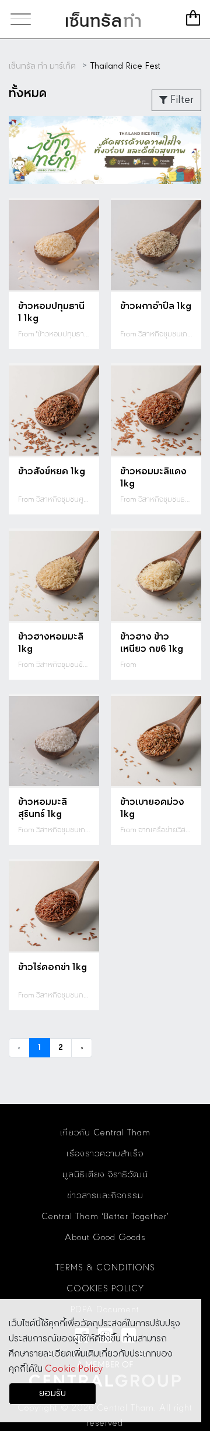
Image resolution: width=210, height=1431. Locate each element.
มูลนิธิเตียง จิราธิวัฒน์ (105, 1175)
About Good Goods (105, 1237)
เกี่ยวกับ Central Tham (105, 1133)
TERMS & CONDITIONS (105, 1268)
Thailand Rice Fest (125, 66)
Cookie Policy (74, 1369)
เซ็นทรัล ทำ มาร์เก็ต (103, 19)
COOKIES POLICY (105, 1289)
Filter (180, 100)
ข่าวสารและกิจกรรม (105, 1195)
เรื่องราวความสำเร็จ (105, 1154)
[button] (105, 170)
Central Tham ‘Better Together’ (105, 1216)
